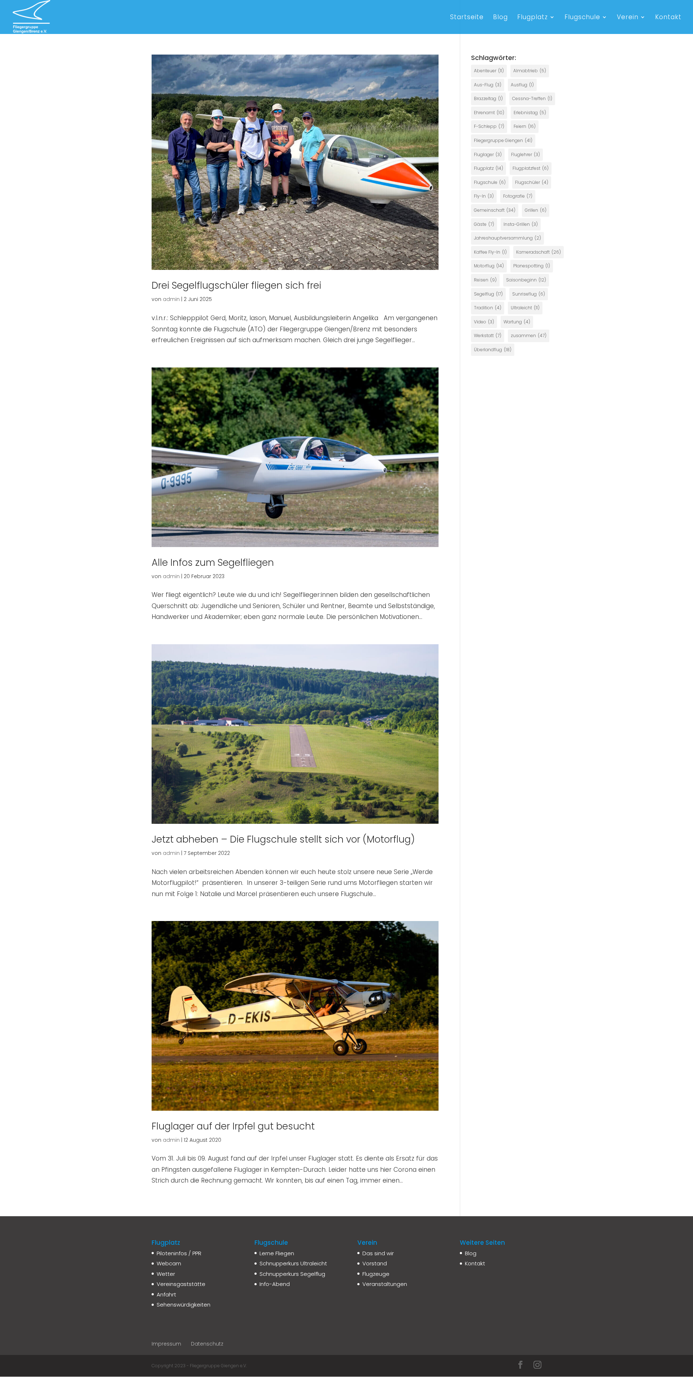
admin (171, 299)
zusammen (528, 335)
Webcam (169, 1263)
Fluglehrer (525, 154)
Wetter (166, 1274)
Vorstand (374, 1263)
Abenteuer (489, 71)
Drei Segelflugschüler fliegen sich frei (236, 285)
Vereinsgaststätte (181, 1284)
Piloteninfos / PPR (179, 1253)
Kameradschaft (538, 252)
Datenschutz (207, 1343)
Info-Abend (275, 1284)
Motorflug (489, 266)
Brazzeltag (488, 98)
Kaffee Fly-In (490, 252)
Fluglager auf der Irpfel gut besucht (233, 1126)
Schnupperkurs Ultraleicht (293, 1263)
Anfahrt (166, 1294)
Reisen (485, 280)
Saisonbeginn (526, 280)
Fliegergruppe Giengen (503, 140)
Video (484, 322)
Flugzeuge (375, 1274)
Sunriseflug (528, 294)
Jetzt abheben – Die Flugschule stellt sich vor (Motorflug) (283, 839)
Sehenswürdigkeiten (183, 1304)
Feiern (525, 126)
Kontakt (668, 17)
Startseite (467, 17)
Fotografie (517, 196)
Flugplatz (532, 17)
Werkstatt (487, 335)
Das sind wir (378, 1253)
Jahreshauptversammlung (507, 238)
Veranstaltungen (384, 1284)
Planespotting (531, 266)
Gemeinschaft (494, 210)
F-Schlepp (489, 126)
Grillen (535, 210)
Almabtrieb (529, 71)
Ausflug (522, 85)
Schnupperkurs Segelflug (292, 1274)
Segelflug (488, 294)
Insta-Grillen (521, 224)
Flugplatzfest (531, 168)
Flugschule (582, 17)
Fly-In (484, 196)
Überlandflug (492, 350)
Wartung (517, 322)
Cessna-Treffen (532, 98)
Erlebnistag (530, 112)
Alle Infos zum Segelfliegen (213, 562)
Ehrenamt (489, 112)
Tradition (487, 308)
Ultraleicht (525, 308)
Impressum (166, 1343)
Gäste (484, 224)
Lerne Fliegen (277, 1253)
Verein (627, 17)
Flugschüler (531, 182)
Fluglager (488, 154)
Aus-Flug (487, 85)
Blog (500, 17)
